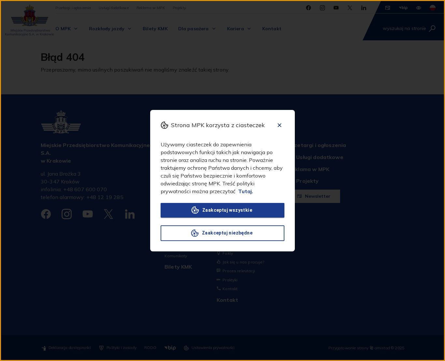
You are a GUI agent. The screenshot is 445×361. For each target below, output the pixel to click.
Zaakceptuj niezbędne (227, 232)
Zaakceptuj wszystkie (227, 210)
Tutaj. (245, 191)
